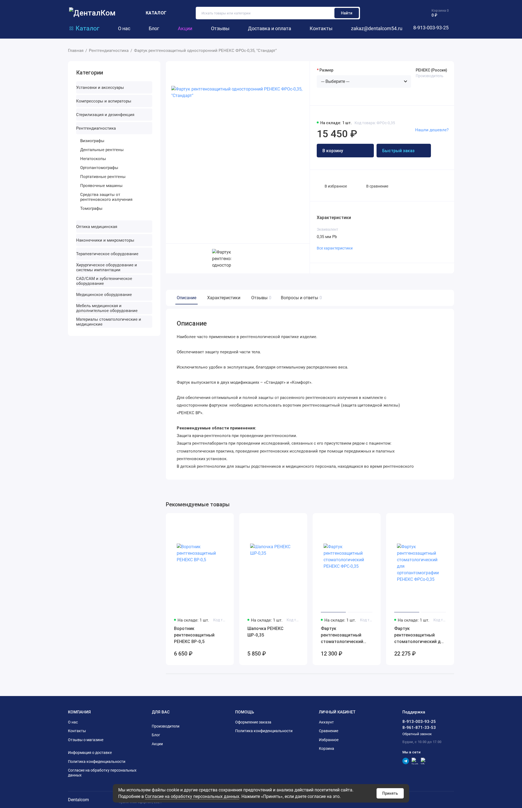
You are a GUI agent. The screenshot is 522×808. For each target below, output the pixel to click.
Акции (185, 28)
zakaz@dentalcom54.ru (376, 28)
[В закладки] (226, 520)
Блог (154, 28)
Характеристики (223, 297)
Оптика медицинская (96, 226)
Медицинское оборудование (104, 294)
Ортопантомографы (99, 167)
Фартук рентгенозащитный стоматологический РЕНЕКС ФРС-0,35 (342, 635)
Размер (326, 70)
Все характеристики (335, 248)
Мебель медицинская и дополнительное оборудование (107, 308)
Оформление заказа (253, 722)
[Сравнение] (395, 13)
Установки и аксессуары (100, 87)
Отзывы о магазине (85, 740)
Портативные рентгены (103, 176)
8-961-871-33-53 (419, 727)
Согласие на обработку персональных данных (192, 796)
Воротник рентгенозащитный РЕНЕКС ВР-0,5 (194, 635)
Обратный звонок (417, 734)
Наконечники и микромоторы (105, 240)
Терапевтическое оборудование (107, 253)
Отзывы (220, 28)
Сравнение (328, 731)
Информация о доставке (90, 752)
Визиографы (92, 140)
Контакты (321, 28)
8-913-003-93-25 (431, 27)
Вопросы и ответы (301, 297)
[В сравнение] (216, 520)
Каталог (88, 28)
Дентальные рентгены (102, 149)
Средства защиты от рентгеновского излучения (106, 197)
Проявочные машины (101, 185)
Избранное (328, 740)
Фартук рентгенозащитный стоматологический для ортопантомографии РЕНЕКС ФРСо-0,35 (420, 635)
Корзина (326, 748)
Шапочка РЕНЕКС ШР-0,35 (265, 632)
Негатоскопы (93, 158)
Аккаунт (326, 722)
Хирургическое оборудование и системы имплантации (106, 267)
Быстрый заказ (398, 150)
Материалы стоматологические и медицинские (108, 322)
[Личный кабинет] (381, 13)
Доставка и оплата (269, 28)
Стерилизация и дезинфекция (105, 114)
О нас (124, 28)
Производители (165, 726)
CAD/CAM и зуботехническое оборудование (104, 281)
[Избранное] (410, 13)
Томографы (91, 208)
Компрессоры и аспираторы (103, 101)
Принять (390, 793)
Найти (346, 13)
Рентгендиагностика (96, 128)
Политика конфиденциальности (96, 761)
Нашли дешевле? (432, 129)
